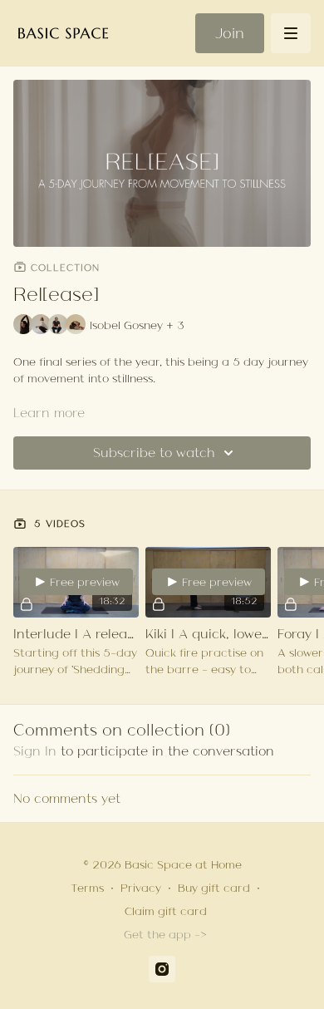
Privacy (140, 887)
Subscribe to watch (154, 452)
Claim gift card (166, 910)
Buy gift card (214, 887)
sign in (34, 751)
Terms (87, 887)
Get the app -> (165, 934)
